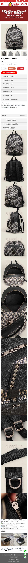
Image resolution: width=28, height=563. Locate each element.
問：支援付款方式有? (8, 80)
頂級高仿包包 (11, 17)
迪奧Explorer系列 (6, 107)
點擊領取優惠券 (9, 72)
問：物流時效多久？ (8, 84)
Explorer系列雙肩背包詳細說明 (10, 124)
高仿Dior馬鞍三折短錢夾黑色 (20, 549)
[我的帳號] (22, 4)
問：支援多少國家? (7, 91)
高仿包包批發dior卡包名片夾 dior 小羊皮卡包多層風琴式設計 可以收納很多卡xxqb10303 (7, 549)
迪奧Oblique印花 (13, 107)
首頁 (6, 17)
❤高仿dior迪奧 (19, 17)
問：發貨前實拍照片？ (8, 88)
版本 (2, 61)
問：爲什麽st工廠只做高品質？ (10, 99)
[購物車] (26, 4)
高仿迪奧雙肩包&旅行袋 (20, 105)
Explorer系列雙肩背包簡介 (9, 120)
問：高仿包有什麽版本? (8, 76)
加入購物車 (12, 68)
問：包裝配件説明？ (8, 95)
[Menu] (2, 4)
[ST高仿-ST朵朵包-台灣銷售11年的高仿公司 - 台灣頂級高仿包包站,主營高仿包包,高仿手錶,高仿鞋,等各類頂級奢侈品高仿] (13, 4)
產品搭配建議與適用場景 (9, 128)
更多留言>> (22, 115)
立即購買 (20, 68)
